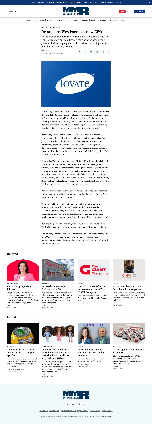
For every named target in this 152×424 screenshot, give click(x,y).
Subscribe (139, 11)
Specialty (114, 20)
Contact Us (44, 411)
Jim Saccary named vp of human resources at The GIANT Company (91, 289)
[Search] (15, 11)
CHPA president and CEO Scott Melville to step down (127, 288)
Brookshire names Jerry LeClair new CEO (55, 288)
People (44, 27)
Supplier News (61, 20)
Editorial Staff (54, 411)
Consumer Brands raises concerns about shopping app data (21, 352)
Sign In (129, 11)
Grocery (103, 20)
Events (94, 20)
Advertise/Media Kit (68, 411)
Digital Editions (82, 411)
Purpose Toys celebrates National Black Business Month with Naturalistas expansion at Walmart (55, 354)
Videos (49, 20)
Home (29, 20)
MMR (8, 305)
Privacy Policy (107, 411)
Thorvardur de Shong (15, 369)
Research (73, 20)
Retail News (39, 20)
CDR (122, 11)
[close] (149, 2)
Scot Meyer (46, 50)
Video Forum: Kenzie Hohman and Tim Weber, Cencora (91, 352)
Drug (123, 20)
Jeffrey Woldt (83, 364)
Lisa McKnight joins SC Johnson (19, 288)
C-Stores (84, 20)
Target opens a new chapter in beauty (128, 351)
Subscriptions (95, 411)
